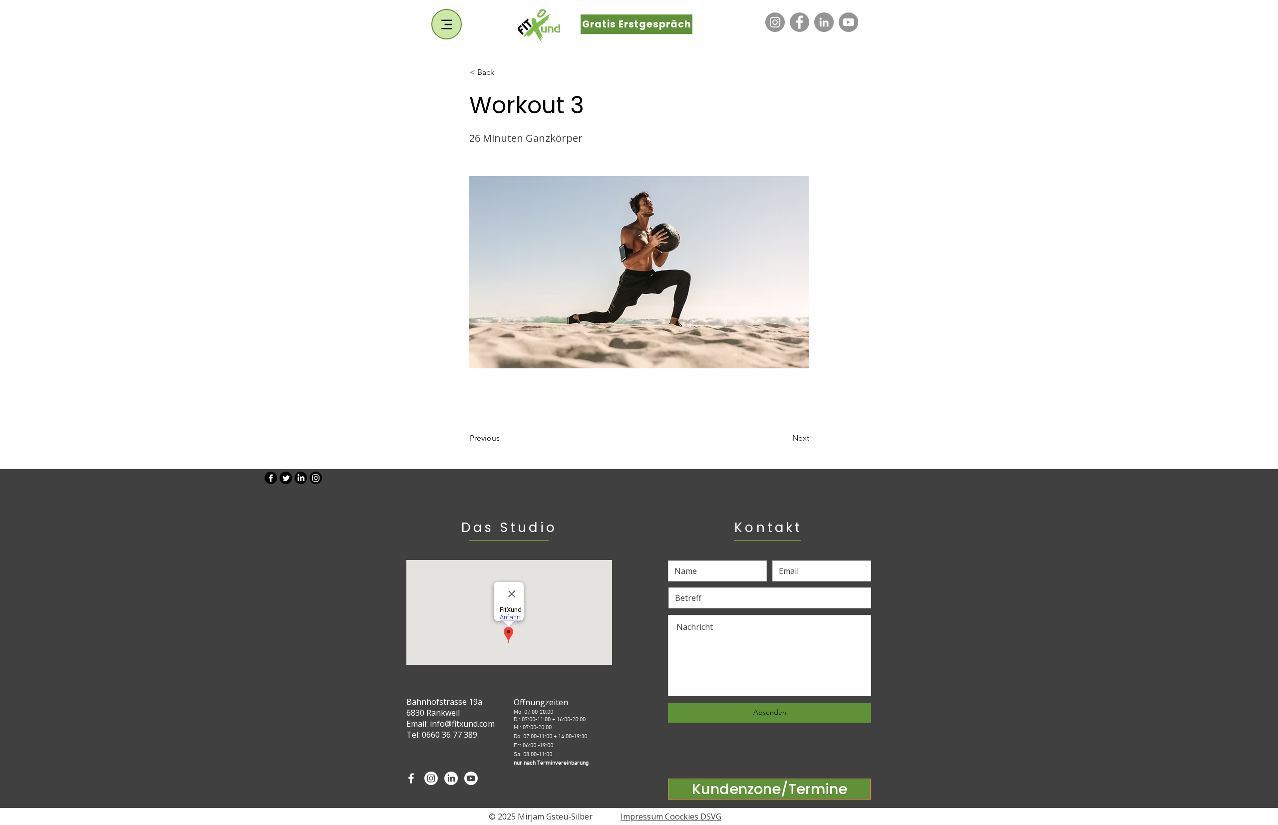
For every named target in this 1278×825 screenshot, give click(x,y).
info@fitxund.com (462, 723)
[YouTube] (848, 22)
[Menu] (446, 24)
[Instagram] (775, 22)
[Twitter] (286, 478)
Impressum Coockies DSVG (671, 816)
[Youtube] (471, 778)
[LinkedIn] (824, 22)
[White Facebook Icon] (411, 778)
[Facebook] (799, 22)
